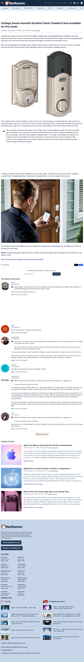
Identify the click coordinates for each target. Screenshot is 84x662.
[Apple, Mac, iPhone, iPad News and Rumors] (15, 5)
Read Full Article (28, 461)
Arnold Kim (4, 557)
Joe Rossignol (54, 447)
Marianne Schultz (22, 578)
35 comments (39, 507)
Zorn (12, 413)
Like (20, 294)
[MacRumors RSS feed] (68, 3)
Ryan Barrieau (21, 584)
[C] (5, 372)
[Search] (79, 3)
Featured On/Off (6, 653)
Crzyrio (13, 365)
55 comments (39, 484)
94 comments (5, 265)
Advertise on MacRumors (12, 548)
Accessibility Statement (6, 650)
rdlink (13, 282)
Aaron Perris (21, 591)
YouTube (8, 601)
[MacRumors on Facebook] (52, 3)
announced (16, 253)
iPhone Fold (40, 8)
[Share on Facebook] (81, 265)
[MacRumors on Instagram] (48, 3)
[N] (5, 333)
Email (2, 560)
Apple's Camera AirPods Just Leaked (22, 630)
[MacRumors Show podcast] (45, 3)
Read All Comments (42, 434)
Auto (32, 653)
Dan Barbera (4, 584)
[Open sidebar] (82, 3)
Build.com (70, 246)
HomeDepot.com (57, 246)
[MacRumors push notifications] (64, 3)
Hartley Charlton (52, 494)
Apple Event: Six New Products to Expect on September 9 (47, 469)
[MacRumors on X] (55, 3)
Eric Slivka (20, 557)
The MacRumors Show (57, 601)
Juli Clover (36, 30)
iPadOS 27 (60, 8)
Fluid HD (28, 653)
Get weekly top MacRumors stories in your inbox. (42, 270)
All (81, 8)
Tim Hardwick (21, 571)
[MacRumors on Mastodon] (58, 3)
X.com (6, 560)
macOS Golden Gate (74, 8)
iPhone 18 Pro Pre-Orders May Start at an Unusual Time (46, 492)
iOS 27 (51, 8)
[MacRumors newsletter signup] (71, 3)
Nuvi (12, 325)
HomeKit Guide (10, 259)
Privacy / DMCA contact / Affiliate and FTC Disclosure (14, 647)
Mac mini (5, 8)
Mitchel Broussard (6, 571)
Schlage (19, 259)
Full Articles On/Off (16, 653)
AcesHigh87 (15, 337)
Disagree (24, 294)
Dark (39, 653)
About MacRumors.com (11, 542)
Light (35, 653)
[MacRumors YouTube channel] (61, 3)
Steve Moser (4, 591)
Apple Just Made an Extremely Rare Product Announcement (48, 445)
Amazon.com (46, 246)
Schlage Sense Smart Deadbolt (48, 36)
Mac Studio (16, 8)
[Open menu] (2, 3)
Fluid (23, 653)
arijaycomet (15, 376)
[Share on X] (76, 265)
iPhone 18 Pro (28, 8)
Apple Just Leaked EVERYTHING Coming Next (25, 637)
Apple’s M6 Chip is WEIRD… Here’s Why (23, 607)
